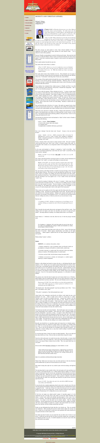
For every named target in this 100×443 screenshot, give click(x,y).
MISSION (27, 28)
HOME (27, 17)
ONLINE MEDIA (29, 22)
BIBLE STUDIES (29, 20)
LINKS (27, 33)
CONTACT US (28, 30)
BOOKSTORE (28, 25)
